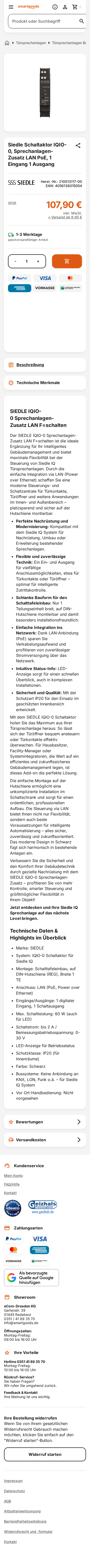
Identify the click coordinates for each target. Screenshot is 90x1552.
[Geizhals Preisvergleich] (43, 1208)
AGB (7, 1501)
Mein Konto (13, 1175)
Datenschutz (14, 1491)
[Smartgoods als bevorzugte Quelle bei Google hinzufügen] (31, 1277)
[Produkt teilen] (78, 145)
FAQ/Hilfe (12, 1184)
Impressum (13, 1481)
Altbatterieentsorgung (22, 1511)
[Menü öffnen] (11, 7)
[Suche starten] (82, 21)
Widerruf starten (45, 1454)
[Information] (55, 7)
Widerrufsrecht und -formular (28, 1532)
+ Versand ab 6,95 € (65, 217)
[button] (12, 203)
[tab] (45, 365)
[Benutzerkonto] (65, 7)
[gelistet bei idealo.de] (13, 1208)
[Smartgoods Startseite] (28, 7)
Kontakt (10, 1193)
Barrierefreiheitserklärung (25, 1521)
